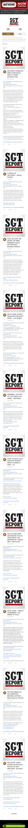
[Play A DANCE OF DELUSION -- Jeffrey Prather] (4, 174)
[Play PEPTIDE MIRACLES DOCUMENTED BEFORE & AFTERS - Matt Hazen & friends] (4, 692)
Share (8, 34)
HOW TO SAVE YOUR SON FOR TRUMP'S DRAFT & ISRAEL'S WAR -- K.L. (15, 462)
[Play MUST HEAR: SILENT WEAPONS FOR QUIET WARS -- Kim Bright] (4, 315)
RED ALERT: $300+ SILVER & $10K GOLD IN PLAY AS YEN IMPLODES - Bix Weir (15, 766)
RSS (20, 34)
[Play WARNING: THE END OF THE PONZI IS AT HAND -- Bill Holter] (4, 395)
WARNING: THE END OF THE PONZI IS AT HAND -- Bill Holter (14, 396)
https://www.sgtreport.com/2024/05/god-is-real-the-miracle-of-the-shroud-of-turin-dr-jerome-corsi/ (12, 656)
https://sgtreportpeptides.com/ (10, 725)
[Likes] (4, 144)
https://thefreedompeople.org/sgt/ (10, 280)
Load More (14, 813)
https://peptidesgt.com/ (8, 728)
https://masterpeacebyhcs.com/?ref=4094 (12, 480)
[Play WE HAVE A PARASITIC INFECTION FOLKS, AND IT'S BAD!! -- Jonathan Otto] (4, 71)
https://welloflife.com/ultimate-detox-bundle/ (14, 139)
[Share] (15, 144)
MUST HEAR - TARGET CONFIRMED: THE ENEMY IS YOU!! (15, 613)
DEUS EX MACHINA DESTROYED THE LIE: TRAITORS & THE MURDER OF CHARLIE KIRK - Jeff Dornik (15, 538)
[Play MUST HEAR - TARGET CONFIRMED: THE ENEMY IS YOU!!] (4, 611)
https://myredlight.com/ (16, 107)
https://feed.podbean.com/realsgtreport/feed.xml (13, 12)
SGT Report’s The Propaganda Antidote (13, 11)
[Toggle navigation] (26, 2)
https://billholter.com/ (7, 423)
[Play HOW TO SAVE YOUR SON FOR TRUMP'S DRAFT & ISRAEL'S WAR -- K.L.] (4, 459)
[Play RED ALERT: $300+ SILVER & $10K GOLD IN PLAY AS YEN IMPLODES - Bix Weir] (4, 763)
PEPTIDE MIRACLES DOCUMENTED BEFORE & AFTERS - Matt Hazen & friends (15, 695)
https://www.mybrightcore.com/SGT (12, 327)
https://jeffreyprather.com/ (9, 204)
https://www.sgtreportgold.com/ (10, 84)
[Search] (23, 2)
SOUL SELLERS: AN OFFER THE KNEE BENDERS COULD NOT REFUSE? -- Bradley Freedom (14, 243)
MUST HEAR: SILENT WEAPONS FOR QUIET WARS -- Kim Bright (15, 316)
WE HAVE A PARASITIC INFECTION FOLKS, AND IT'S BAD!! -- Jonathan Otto (15, 74)
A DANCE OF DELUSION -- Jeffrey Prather (14, 175)
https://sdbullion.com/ (7, 799)
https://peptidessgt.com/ (8, 727)
